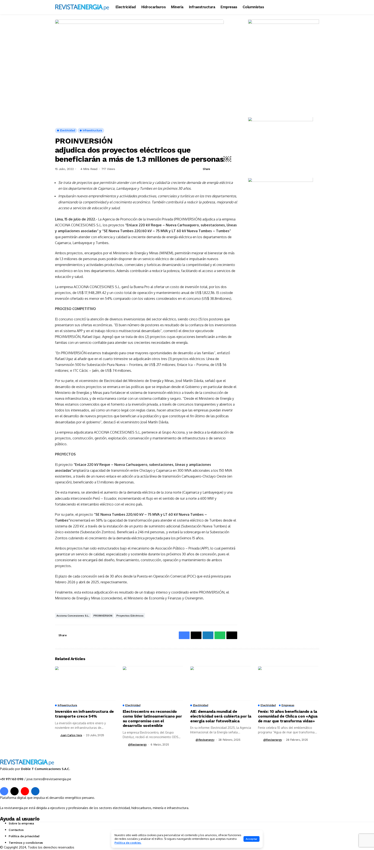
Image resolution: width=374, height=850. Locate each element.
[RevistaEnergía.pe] (82, 7)
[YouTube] (25, 791)
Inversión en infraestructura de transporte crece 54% (84, 713)
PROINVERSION (103, 615)
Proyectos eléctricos (129, 615)
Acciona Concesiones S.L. (72, 615)
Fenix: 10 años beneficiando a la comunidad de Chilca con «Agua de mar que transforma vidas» (288, 716)
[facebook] (4, 791)
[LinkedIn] (35, 791)
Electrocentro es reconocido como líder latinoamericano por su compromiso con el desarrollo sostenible (152, 718)
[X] (14, 791)
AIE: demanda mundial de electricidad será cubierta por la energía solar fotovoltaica (220, 716)
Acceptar (251, 838)
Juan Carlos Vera (71, 735)
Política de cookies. (127, 842)
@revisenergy (137, 744)
